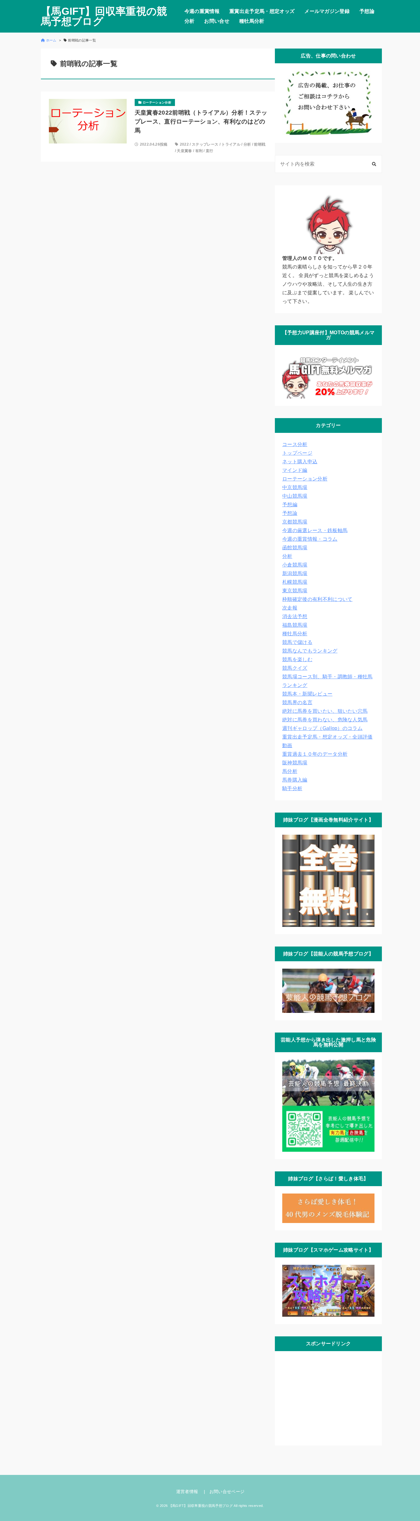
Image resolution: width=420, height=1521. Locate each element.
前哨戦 (259, 144)
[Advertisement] (328, 1396)
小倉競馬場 (294, 564)
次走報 (289, 607)
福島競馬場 (294, 625)
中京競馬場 (294, 487)
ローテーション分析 (304, 478)
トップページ (297, 453)
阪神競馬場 (294, 762)
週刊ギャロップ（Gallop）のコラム (322, 728)
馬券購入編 (294, 779)
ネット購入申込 (299, 461)
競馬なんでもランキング (310, 650)
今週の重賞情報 (202, 11)
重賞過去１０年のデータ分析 (314, 754)
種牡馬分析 (251, 21)
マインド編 (294, 470)
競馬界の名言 (297, 702)
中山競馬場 (294, 496)
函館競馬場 (294, 547)
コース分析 (294, 444)
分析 (189, 21)
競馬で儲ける (297, 642)
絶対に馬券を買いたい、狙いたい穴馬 (324, 711)
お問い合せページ (227, 1491)
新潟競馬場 (294, 573)
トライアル (230, 144)
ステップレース (205, 144)
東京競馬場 (294, 590)
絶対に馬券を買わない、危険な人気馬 (324, 719)
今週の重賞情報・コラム (310, 539)
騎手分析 (292, 788)
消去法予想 (294, 616)
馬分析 (289, 771)
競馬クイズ (294, 668)
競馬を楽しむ (297, 659)
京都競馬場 (294, 521)
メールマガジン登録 (327, 11)
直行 (209, 151)
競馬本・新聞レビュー (307, 693)
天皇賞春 (184, 151)
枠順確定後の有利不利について (317, 599)
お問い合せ (216, 21)
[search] (374, 164)
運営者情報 (187, 1491)
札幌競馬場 (294, 582)
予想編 (289, 504)
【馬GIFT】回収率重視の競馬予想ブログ (104, 16)
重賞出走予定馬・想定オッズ (262, 11)
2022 (184, 144)
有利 (199, 151)
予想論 (366, 11)
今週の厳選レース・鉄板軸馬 (314, 530)
